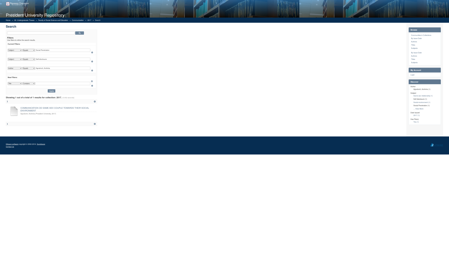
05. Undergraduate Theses (24, 20)
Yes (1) (416, 122)
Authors (414, 41)
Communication (78, 20)
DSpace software (12, 144)
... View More (418, 108)
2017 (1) (416, 115)
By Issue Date (416, 38)
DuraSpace (41, 144)
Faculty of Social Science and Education (53, 20)
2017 (89, 20)
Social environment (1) (421, 102)
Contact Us (10, 146)
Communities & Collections (421, 35)
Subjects (414, 48)
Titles (413, 45)
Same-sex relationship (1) (423, 95)
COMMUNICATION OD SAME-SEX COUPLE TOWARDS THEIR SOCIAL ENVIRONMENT (54, 109)
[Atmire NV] (436, 145)
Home (8, 20)
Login (413, 74)
